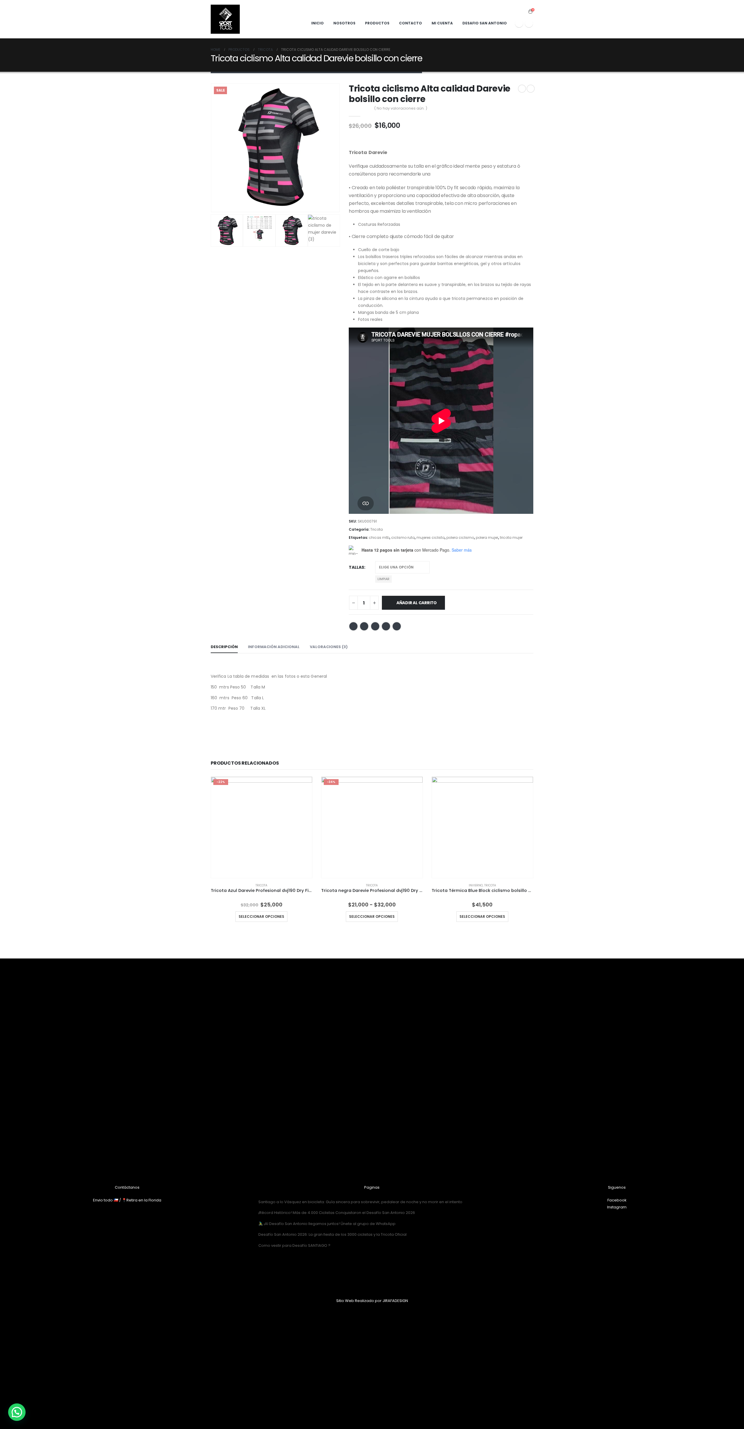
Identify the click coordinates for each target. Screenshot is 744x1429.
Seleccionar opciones (261, 916)
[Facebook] (519, 23)
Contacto (410, 23)
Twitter (364, 626)
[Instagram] (529, 23)
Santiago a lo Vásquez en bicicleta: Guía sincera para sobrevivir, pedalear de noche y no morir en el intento (360, 1202)
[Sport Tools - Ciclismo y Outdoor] (225, 19)
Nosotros (344, 23)
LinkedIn (375, 626)
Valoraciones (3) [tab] (329, 647)
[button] (17, 1412)
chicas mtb (379, 537)
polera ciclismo (460, 537)
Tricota (376, 529)
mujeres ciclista (430, 537)
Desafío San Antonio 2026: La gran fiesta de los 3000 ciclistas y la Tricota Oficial (332, 1234)
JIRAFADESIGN (395, 1300)
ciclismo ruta (403, 537)
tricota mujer (511, 537)
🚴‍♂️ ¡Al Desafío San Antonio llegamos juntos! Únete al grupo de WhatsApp (327, 1223)
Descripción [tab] (224, 647)
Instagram (617, 1207)
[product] (482, 827)
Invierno (476, 885)
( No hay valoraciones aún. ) (400, 108)
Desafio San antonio (484, 23)
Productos (377, 23)
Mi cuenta (442, 23)
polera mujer (487, 537)
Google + (386, 626)
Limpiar (383, 579)
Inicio (317, 23)
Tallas (356, 567)
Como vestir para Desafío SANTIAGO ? (294, 1245)
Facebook (353, 626)
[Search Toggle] (522, 11)
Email (396, 626)
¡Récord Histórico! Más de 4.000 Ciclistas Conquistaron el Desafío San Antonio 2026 (336, 1212)
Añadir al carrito (416, 603)
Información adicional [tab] (274, 647)
